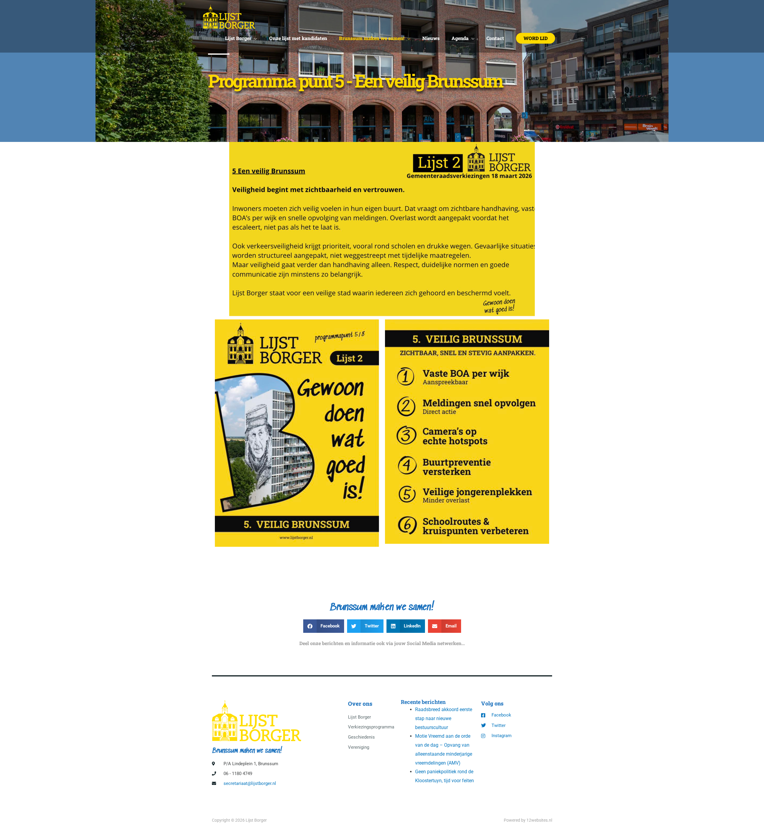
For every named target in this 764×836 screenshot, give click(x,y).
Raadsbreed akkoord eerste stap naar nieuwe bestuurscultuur (443, 718)
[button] (535, 38)
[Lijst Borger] (229, 16)
